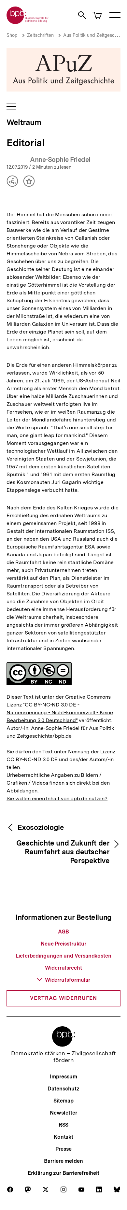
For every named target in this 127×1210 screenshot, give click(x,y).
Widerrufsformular (67, 980)
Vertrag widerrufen (63, 998)
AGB (63, 932)
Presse (63, 1149)
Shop (12, 35)
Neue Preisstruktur (63, 944)
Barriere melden (63, 1161)
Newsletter (63, 1113)
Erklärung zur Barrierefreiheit (63, 1173)
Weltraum (24, 122)
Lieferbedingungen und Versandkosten (63, 956)
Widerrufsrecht (63, 968)
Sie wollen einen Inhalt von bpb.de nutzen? (57, 798)
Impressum (63, 1077)
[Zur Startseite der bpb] (28, 22)
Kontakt (63, 1137)
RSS (64, 1125)
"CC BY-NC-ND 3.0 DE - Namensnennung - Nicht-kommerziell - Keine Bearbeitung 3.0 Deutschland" (60, 712)
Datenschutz (63, 1089)
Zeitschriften (40, 35)
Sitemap (63, 1101)
